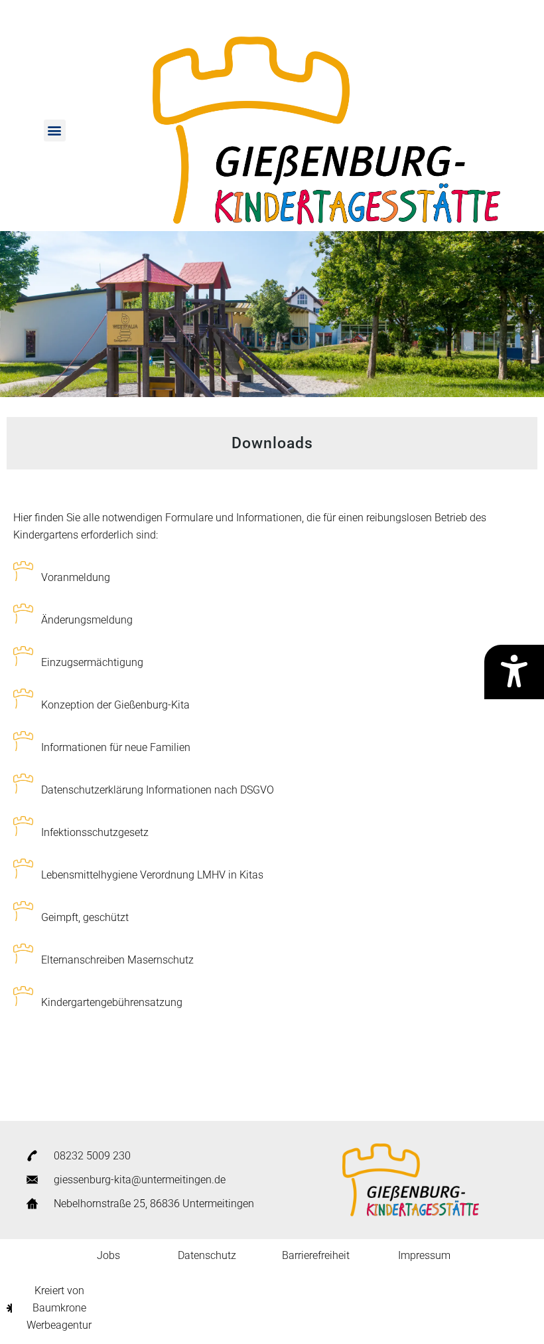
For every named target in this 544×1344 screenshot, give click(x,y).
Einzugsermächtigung (92, 662)
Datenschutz (207, 1255)
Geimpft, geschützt (85, 917)
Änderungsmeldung (87, 620)
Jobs (108, 1255)
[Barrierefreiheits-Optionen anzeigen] (514, 672)
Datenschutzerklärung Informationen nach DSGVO (157, 790)
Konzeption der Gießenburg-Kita (115, 705)
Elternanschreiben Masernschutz (117, 960)
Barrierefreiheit (316, 1255)
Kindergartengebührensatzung (111, 1002)
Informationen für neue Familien (115, 747)
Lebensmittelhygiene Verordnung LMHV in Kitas (152, 875)
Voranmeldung (75, 577)
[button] (55, 130)
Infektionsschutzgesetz (95, 832)
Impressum (424, 1255)
